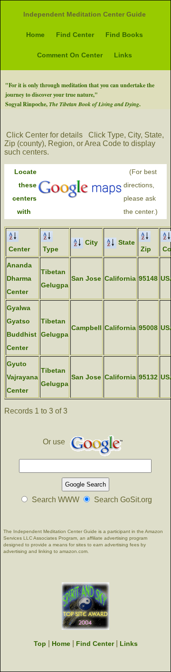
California (120, 278)
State (125, 242)
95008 (148, 327)
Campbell (86, 327)
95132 (148, 377)
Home (35, 34)
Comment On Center (70, 55)
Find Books (124, 34)
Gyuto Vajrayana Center (22, 377)
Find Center (75, 34)
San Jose (86, 278)
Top (40, 643)
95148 (148, 278)
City (90, 242)
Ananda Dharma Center (19, 278)
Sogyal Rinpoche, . (73, 104)
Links (123, 55)
